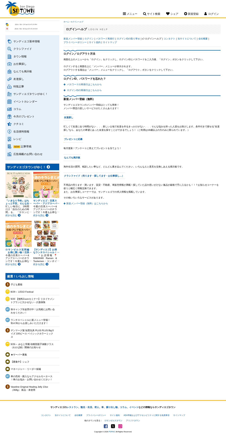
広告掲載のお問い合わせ (28, 154)
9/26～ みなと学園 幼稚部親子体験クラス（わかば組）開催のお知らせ (32, 346)
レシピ (17, 138)
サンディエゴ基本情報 (26, 41)
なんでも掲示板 (22, 71)
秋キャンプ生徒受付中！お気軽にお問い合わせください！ (33, 311)
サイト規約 (95, 42)
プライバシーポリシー (75, 42)
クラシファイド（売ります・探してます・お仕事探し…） (94, 175)
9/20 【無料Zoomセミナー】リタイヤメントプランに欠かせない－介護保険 (32, 301)
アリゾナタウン (133, 420)
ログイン (89, 38)
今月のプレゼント (24, 116)
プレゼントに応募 (73, 139)
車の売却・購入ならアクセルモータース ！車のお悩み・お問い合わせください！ (31, 378)
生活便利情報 (21, 131)
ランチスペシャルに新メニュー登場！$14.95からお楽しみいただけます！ (30, 322)
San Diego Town (19, 9)
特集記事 (18, 86)
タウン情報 (20, 56)
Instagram (120, 426)
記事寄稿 (26, 146)
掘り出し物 (112, 407)
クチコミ (18, 123)
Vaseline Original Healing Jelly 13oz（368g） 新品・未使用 (29, 388)
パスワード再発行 (105, 38)
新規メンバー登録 (73, 38)
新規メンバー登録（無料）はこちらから (87, 203)
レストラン (72, 407)
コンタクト (169, 38)
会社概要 (203, 38)
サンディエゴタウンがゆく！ (30, 93)
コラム (17, 108)
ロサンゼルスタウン (113, 420)
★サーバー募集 (19, 354)
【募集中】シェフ (20, 361)
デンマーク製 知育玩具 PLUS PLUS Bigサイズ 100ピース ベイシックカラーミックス (32, 333)
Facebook (106, 426)
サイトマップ (110, 42)
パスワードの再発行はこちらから (84, 84)
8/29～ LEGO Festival (22, 291)
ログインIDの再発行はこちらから (84, 90)
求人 (96, 407)
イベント (133, 407)
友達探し (18, 78)
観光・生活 (86, 407)
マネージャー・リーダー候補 (26, 369)
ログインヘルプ (77, 22)
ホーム (66, 22)
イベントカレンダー (25, 101)
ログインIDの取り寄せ (128, 38)
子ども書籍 (16, 284)
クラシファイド (22, 48)
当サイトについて (187, 38)
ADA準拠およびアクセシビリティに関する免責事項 (146, 415)
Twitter (113, 426)
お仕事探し (20, 63)
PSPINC (112, 432)
